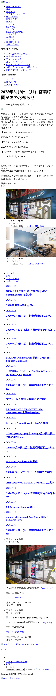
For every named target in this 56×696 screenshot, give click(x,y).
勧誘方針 (10, 664)
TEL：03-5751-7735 (15, 632)
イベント (10, 273)
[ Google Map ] (45, 588)
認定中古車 (16, 56)
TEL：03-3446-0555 (15, 598)
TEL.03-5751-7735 (36, 264)
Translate (45, 669)
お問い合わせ (12, 67)
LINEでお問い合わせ (29, 67)
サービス (19, 62)
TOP (8, 54)
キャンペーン (12, 278)
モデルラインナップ (20, 54)
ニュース (10, 62)
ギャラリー (20, 59)
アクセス (10, 59)
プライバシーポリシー (16, 662)
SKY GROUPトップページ (18, 70)
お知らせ (10, 276)
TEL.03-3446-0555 (36, 226)
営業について (12, 281)
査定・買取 (11, 65)
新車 (8, 56)
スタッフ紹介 (23, 65)
